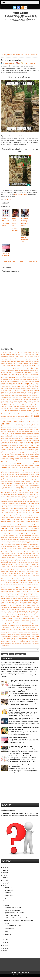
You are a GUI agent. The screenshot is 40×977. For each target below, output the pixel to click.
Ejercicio (7, 447)
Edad (21, 444)
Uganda (23, 631)
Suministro (36, 614)
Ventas (18, 636)
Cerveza (29, 401)
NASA (28, 543)
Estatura (18, 462)
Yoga (15, 643)
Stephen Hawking (17, 613)
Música (29, 541)
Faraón (18, 465)
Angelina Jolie (19, 367)
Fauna (22, 465)
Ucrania (18, 631)
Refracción (36, 587)
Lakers (2, 512)
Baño (34, 379)
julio (6, 900)
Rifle (16, 595)
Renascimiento (11, 591)
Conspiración (4, 414)
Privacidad (13, 577)
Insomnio (21, 501)
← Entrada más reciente (8, 261)
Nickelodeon (25, 546)
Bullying (11, 388)
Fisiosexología (12, 469)
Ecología (30, 442)
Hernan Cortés (9, 485)
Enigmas (37, 453)
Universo (3, 632)
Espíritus (32, 460)
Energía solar (19, 453)
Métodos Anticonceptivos (10, 533)
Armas (25, 372)
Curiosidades (19, 54)
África (10, 360)
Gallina (24, 474)
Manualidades (20, 523)
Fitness (24, 469)
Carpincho (36, 395)
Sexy (9, 605)
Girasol (8, 480)
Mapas (26, 523)
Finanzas (36, 467)
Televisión (15, 618)
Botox (23, 386)
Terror (37, 618)
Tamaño (31, 616)
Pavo (24, 562)
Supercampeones (5, 616)
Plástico (17, 571)
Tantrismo (36, 616)
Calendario (28, 390)
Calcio (13, 390)
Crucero (24, 420)
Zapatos (29, 643)
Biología (35, 385)
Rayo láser (3, 586)
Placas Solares (35, 569)
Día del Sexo (26, 433)
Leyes (8, 516)
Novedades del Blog (6, 550)
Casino (24, 397)
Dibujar (7, 435)
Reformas (31, 587)
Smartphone (30, 609)
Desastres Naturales (12, 429)
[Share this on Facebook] (5, 199)
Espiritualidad (26, 460)
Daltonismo (23, 424)
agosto (7, 898)
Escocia (7, 458)
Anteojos (37, 367)
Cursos (15, 424)
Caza (27, 399)
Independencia (4, 498)
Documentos (25, 440)
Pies (34, 568)
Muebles (28, 539)
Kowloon (7, 510)
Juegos (11, 508)
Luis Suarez (12, 519)
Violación (3, 641)
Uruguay (14, 632)
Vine (32, 640)
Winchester (8, 643)
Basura (22, 381)
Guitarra (35, 481)
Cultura (28, 421)
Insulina (37, 501)
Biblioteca (37, 383)
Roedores (33, 595)
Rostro (9, 596)
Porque (33, 573)
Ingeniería (36, 499)
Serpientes (3, 604)
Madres (3, 521)
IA (15, 492)
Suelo (19, 614)
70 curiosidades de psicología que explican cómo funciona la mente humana (23, 681)
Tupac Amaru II (22, 629)
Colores (16, 408)
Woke (13, 643)
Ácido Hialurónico (34, 356)
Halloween (17, 483)
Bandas (26, 379)
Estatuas (13, 462)
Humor (3, 492)
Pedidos (32, 562)
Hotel (21, 490)
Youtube (19, 643)
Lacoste (37, 510)
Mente (23, 532)
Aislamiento (10, 361)
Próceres (25, 577)
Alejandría (31, 361)
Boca (6, 386)
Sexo (21, 604)
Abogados (18, 354)
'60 (1, 352)
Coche (17, 406)
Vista (27, 641)
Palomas (13, 557)
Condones (18, 412)
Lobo (34, 516)
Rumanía (13, 596)
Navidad (18, 544)
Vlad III (31, 641)
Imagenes (20, 494)
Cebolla (31, 399)
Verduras (26, 636)
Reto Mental (33, 54)
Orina (34, 553)
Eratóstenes (3, 456)
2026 (4, 865)
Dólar (30, 440)
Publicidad (15, 582)
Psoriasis (9, 582)
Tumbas (16, 629)
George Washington (15, 478)
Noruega (25, 548)
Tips (30, 622)
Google (24, 480)
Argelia (16, 372)
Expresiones (25, 463)
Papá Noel (9, 559)
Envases (32, 454)
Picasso (17, 568)
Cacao (37, 388)
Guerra (22, 481)
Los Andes (11, 517)
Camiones (9, 394)
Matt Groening (24, 528)
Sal (30, 596)
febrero (7, 937)
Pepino (31, 564)
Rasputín (34, 584)
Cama (22, 392)
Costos (8, 418)
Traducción (28, 623)
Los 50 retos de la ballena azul (5, 255)
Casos (28, 397)
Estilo (22, 462)
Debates (8, 426)
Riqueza (19, 595)
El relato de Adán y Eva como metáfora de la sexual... (18, 920)
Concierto (9, 412)
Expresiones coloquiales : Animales (14, 912)
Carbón (20, 395)
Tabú (21, 616)
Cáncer (21, 394)
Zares (32, 643)
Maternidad (10, 528)
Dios (22, 436)
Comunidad (3, 412)
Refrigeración (4, 589)
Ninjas (5, 548)
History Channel (35, 487)
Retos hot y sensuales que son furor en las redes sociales (25, 222)
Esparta (21, 460)
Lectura (24, 512)
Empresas (17, 451)
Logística (3, 517)
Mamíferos (31, 521)
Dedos (19, 426)
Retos (3, 56)
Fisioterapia (19, 469)
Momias (11, 537)
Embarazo (3, 449)
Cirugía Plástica (17, 404)
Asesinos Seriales (35, 374)
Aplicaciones (26, 370)
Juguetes (16, 508)
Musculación (24, 541)
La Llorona (32, 510)
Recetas (15, 586)
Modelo (6, 537)
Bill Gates (16, 385)
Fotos (26, 471)
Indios (15, 498)
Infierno (9, 499)
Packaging (19, 555)
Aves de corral (22, 377)
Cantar (2, 395)
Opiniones (34, 552)
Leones (29, 514)
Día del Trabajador (34, 433)
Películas (8, 564)
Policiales (13, 573)
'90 (7, 352)
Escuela (32, 458)
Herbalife (3, 485)
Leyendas (3, 516)
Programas (9, 578)
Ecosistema (3, 444)
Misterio (16, 535)
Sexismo (17, 604)
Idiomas (27, 492)
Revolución (12, 593)
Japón (5, 507)
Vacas (25, 632)
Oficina (12, 552)
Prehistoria (14, 575)
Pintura (6, 569)
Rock (29, 595)
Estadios (37, 460)
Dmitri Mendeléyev (5, 440)
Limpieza (16, 516)
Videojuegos (20, 638)
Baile (7, 379)
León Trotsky (13, 514)
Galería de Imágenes (17, 474)
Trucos (37, 627)
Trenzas (27, 627)
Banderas (30, 379)
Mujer (37, 539)
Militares (3, 535)
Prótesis (14, 580)
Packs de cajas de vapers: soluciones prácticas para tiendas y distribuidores (23, 690)
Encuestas (31, 451)
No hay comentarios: (29, 63)
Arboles (8, 372)
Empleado (37, 449)
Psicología (24, 580)
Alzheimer (25, 363)
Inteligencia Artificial (16, 503)
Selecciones (3, 602)
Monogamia (27, 537)
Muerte (33, 539)
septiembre (8, 895)
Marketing (17, 526)
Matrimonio (17, 528)
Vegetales (18, 634)
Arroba (8, 374)
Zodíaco (3, 645)
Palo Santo (8, 557)
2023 (4, 872)
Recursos (8, 587)
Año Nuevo (15, 370)
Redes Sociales (19, 587)
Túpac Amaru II (30, 629)
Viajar (37, 636)
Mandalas (36, 521)
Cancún (31, 394)
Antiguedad (28, 369)
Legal (33, 512)
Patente (5, 562)
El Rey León (24, 447)
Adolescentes (26, 358)
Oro (38, 553)
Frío (20, 472)
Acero (21, 356)
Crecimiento (25, 418)
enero (6, 939)
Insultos (3, 503)
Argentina (20, 372)
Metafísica (36, 532)
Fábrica (37, 463)
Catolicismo (17, 399)
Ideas (23, 492)
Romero (2, 596)
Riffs (13, 595)
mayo (6, 905)
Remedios (37, 589)
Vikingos (22, 640)
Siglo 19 (18, 605)
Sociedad (36, 609)
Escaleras (18, 456)
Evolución (11, 463)
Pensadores (26, 564)
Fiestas (25, 467)
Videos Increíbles (5, 640)
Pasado (28, 560)
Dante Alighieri (31, 424)
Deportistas (14, 427)
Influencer (14, 499)
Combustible (22, 408)
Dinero (15, 436)
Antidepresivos (4, 369)
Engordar (32, 453)
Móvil (18, 539)
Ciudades (27, 404)
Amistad (31, 365)
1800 (10, 352)
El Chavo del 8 (17, 447)
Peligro (12, 564)
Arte (16, 374)
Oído (19, 552)
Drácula (3, 442)
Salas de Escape (35, 596)
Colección (6, 408)
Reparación (18, 591)
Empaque (25, 449)
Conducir (24, 412)
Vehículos (29, 634)
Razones (11, 586)
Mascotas (23, 526)
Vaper (33, 632)
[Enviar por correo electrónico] (3, 203)
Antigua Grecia (12, 369)
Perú (35, 566)
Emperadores (31, 449)
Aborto (26, 354)
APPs (38, 370)
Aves (16, 377)
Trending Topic (20, 627)
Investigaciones (4, 505)
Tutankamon (8, 631)
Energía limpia (11, 453)
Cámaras (26, 392)
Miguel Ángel (32, 533)
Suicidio (28, 614)
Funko (34, 472)
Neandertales (31, 544)
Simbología (22, 607)
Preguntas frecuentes (6, 575)
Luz (26, 519)
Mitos (31, 535)
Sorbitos (33, 611)
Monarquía (17, 537)
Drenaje (7, 442)
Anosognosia (32, 367)
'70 (3, 352)
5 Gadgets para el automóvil (12, 915)
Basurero (26, 381)
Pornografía (27, 573)
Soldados (15, 611)
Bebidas (15, 383)
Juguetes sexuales (23, 508)
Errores (14, 456)
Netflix (14, 546)
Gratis (2, 481)
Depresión (20, 427)
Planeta (3, 571)
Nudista (25, 550)
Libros (11, 516)
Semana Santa (11, 602)
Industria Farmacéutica (28, 498)
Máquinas (31, 523)
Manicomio (3, 523)
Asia (2, 376)
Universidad (36, 631)
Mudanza (22, 539)
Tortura (37, 622)
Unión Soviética (29, 631)
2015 (16, 352)
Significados (16, 607)
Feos (8, 467)
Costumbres (14, 418)
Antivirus (3, 370)
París (11, 560)
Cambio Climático (34, 392)
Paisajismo (29, 555)
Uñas (7, 632)
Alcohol (26, 361)
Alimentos (14, 363)
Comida (33, 408)
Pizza (30, 569)
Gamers (28, 474)
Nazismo (23, 544)
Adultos (32, 358)
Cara (13, 395)
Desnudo (9, 431)
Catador (37, 397)
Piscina (18, 569)
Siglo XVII (31, 605)
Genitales (37, 476)
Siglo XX (3, 607)
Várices (37, 632)
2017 (22, 352)
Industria (19, 498)
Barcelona (7, 381)
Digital (11, 436)
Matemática (36, 526)
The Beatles (32, 620)
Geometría (9, 478)
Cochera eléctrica (23, 406)
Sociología (3, 611)
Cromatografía (19, 420)
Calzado (18, 392)
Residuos (27, 591)
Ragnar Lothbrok (22, 584)
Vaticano (9, 634)
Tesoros (3, 620)
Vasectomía (3, 634)
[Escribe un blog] (5, 203)
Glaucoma (20, 480)
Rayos (7, 586)
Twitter (14, 631)
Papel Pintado (23, 559)
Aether (2, 360)
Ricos (6, 595)
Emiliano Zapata (10, 449)
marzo (6, 934)
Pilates (37, 568)
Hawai (29, 483)
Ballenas (17, 379)
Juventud (3, 510)
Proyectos (18, 580)
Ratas (37, 584)
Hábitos (3, 483)
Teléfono (10, 618)
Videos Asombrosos (34, 638)
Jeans (13, 507)
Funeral (30, 472)
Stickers (29, 613)
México (20, 533)
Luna (24, 519)
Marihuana (27, 524)
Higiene (6, 487)
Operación (29, 552)
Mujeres (4, 541)
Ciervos (8, 404)
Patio (8, 562)
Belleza (20, 383)
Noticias (36, 548)
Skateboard (17, 609)
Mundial (9, 541)
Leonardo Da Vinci (22, 514)
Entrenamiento (18, 454)
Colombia (11, 408)
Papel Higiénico (15, 559)
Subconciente (4, 614)
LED (27, 512)
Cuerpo (3, 421)
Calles (11, 392)
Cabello (28, 388)
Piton (25, 569)
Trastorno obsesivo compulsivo (26, 625)
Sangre (34, 598)
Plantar (8, 571)
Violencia (8, 641)
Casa (14, 397)
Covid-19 (20, 418)
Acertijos (26, 356)
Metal (2, 533)
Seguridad (31, 600)
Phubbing (13, 568)
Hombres (15, 489)
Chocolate (28, 403)
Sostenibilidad (4, 613)
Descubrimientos (34, 429)
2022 (4, 875)
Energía (37, 451)
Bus (14, 388)
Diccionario (25, 435)
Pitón (28, 569)
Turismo (37, 629)
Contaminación (35, 414)
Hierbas (37, 485)
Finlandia (3, 469)
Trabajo (10, 623)
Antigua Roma (21, 369)
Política (18, 573)
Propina (37, 578)
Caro (33, 395)
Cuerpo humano (12, 421)
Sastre (5, 600)
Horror (13, 490)
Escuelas (37, 458)
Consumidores (21, 414)
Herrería (22, 485)
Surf (18, 616)
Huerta (29, 490)
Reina (20, 589)
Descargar (26, 429)
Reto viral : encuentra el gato (11, 60)
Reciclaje (19, 586)
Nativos (37, 543)
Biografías (30, 385)
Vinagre (29, 640)
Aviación (29, 377)
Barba (37, 379)
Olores (25, 552)
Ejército (11, 447)
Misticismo (21, 535)
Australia (36, 376)
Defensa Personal (25, 426)
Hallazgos (11, 483)
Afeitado (6, 360)
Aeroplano (36, 358)
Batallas (3, 383)
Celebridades (36, 399)
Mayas (31, 528)
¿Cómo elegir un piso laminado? (13, 907)
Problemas (19, 577)
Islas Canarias (35, 505)
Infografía (19, 499)
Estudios (36, 462)
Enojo (2, 454)
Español (17, 460)
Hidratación (27, 485)
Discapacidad (36, 436)
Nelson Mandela (5, 546)
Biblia (32, 383)
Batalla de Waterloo (34, 381)
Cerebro (19, 401)
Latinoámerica (14, 512)
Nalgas (11, 543)
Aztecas (37, 377)
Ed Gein (18, 444)
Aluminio (20, 363)
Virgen (17, 641)
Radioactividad (13, 584)
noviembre (7, 890)
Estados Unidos (5, 462)
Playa (27, 571)
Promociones (20, 578)
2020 (28, 352)
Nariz (25, 543)
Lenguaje (3, 514)
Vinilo (35, 640)
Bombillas (14, 386)
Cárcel (23, 395)
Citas (23, 404)
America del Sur (20, 365)
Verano (22, 636)
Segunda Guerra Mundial (21, 600)
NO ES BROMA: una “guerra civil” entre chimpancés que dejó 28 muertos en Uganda (22, 747)
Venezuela (3, 636)
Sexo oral (32, 604)
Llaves (27, 516)
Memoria (10, 532)
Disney (26, 438)
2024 (4, 870)
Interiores (23, 503)
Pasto (2, 562)
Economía (36, 442)
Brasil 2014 (31, 386)
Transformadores (5, 625)
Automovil (12, 377)
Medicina (11, 530)
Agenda (14, 360)
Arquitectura (4, 374)
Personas (30, 566)
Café (5, 390)
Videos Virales (13, 640)
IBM (17, 492)
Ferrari (11, 467)
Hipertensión (17, 487)
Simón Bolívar (36, 607)
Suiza (32, 614)
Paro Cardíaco (16, 560)
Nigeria (33, 546)
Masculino (29, 526)
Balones (22, 379)
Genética (32, 476)
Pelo (16, 564)
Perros (8, 566)
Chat (38, 401)
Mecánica (36, 528)
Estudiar (30, 462)
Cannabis (36, 394)
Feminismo (4, 467)
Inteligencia (8, 503)
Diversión (30, 438)
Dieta (2, 436)
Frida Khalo (16, 472)
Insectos (11, 501)
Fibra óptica (16, 467)
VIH (19, 640)
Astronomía (18, 376)
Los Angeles (17, 517)
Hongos (37, 489)
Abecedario (8, 354)
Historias (28, 487)
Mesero (32, 532)
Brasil (26, 386)
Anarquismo (7, 367)
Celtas (2, 401)
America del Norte (11, 365)
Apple (34, 370)
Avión (33, 377)
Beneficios (27, 383)
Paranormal (36, 559)
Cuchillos (36, 420)
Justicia (37, 508)
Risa (22, 595)
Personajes (18, 566)
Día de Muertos (12, 433)
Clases (32, 404)
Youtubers (24, 643)
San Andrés (7, 598)
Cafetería (9, 390)
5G (38, 352)
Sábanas (21, 596)
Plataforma (22, 571)
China (22, 403)
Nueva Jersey (30, 550)
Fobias (6, 471)
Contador (28, 414)
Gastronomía (19, 476)
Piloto (2, 569)
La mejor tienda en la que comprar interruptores (23, 699)
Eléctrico (37, 447)
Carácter (16, 395)
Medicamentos (5, 530)
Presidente (27, 575)
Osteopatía (14, 555)
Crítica (13, 420)
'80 (5, 352)
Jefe (16, 507)
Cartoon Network (8, 397)
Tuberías (11, 629)
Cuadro (29, 420)
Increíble (37, 496)
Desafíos (26, 54)
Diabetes (3, 435)
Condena (14, 412)
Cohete (37, 406)
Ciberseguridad (35, 403)
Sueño (24, 614)
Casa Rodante (19, 397)
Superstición (13, 616)
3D (36, 352)
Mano (8, 523)
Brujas (2, 388)
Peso (38, 566)
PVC (38, 582)
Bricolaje (37, 386)
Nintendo (10, 548)
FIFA (28, 467)
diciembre (7, 887)
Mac (29, 519)
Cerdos (15, 401)
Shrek (11, 605)
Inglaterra (3, 501)
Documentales (18, 440)
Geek (28, 476)
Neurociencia (19, 546)
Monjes (22, 537)
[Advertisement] (20, 37)
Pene (22, 564)
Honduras (27, 489)
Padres (24, 555)
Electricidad (31, 447)
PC (26, 562)
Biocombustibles (23, 385)
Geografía (3, 478)
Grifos (12, 481)
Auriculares (31, 376)
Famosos (7, 465)
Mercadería (27, 532)
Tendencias (28, 618)
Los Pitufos (34, 517)
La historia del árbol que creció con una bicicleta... (18, 918)
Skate (13, 609)
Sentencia (30, 602)
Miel (27, 533)
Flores (31, 469)
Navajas (14, 544)
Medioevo (31, 530)
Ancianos (13, 367)
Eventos (7, 463)
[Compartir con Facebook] (8, 203)
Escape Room (24, 456)
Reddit (12, 587)
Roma (37, 595)
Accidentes (12, 356)
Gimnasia (27, 478)
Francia (32, 471)
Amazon (31, 363)
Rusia (17, 596)
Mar (9, 524)
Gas (10, 476)
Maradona (12, 524)
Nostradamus (30, 548)
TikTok (24, 622)
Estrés (25, 462)
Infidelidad (3, 499)
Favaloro (26, 465)
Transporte (12, 625)
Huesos (34, 490)
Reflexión (27, 587)
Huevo (37, 490)
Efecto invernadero (34, 445)
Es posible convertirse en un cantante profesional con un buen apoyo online (23, 728)
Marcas (22, 524)
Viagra (33, 636)
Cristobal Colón (8, 420)
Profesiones (3, 578)
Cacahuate (33, 388)
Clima (2, 406)
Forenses (13, 471)
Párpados (21, 560)
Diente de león (31, 435)
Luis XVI (18, 519)
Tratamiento (12, 627)
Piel (20, 568)
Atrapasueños (24, 376)
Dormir (37, 440)
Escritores (26, 458)
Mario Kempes (10, 526)
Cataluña (3, 399)
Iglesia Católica (33, 492)
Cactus (2, 390)
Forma (17, 471)
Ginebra (37, 478)
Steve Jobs (24, 613)
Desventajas (18, 431)
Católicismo (23, 399)
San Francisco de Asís (16, 598)
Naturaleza (8, 544)
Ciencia (3, 405)
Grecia (5, 481)
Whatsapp (3, 643)
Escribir (21, 458)
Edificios (33, 444)
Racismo (8, 584)
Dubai (15, 442)
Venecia (37, 634)
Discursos (3, 438)
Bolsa (9, 386)
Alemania (8, 363)
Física (7, 469)
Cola (2, 408)
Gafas (10, 474)
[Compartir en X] (6, 203)
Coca (9, 406)
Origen (30, 553)
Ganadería (32, 474)
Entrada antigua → (33, 261)
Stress (37, 613)
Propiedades (32, 578)
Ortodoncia (4, 555)
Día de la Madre (25, 431)
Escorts (17, 458)
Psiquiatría (4, 582)
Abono (22, 354)
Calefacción (23, 390)
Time (27, 622)
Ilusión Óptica (13, 494)
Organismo (12, 553)
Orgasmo (25, 553)
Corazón (9, 416)
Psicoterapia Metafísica (33, 580)
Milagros (37, 533)
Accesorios (31, 354)
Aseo (23, 374)
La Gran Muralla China (24, 510)
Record (34, 586)
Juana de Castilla (30, 507)
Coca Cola (12, 406)
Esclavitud (31, 456)
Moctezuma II (36, 535)
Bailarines (3, 379)
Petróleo (3, 568)
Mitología (26, 535)
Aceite (17, 356)
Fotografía (22, 471)
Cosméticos (3, 418)
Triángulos (32, 627)
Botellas (19, 386)
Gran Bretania (35, 480)
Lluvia (30, 516)
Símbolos (27, 607)
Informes (31, 499)
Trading (23, 623)
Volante (35, 641)
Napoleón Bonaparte (18, 543)
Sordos (37, 611)
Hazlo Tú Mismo (35, 483)
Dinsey (19, 436)
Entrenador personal (9, 454)
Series (37, 602)
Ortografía (9, 555)
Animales (25, 367)
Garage (6, 476)
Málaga (18, 521)
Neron (10, 546)
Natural (3, 544)
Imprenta (8, 496)
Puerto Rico (30, 582)
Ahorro (35, 360)
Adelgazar (15, 358)
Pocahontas (3, 573)
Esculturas (3, 460)
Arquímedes (36, 372)
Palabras (3, 557)
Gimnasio (32, 478)
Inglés (7, 501)
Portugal (37, 573)
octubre (7, 892)
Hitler (2, 489)
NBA (26, 544)
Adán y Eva (10, 358)
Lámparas (7, 512)
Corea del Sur (14, 416)
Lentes (8, 514)
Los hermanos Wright (26, 517)
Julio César (31, 508)
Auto (2, 377)
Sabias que (26, 596)
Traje (38, 623)
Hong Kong (32, 489)
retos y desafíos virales (20, 194)
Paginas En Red (23, 974)
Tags (11, 654)
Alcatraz (22, 361)
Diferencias (7, 436)
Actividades (4, 358)
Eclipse (25, 442)
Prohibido (14, 578)
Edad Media (26, 444)
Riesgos (9, 595)
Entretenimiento (25, 454)
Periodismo (3, 566)
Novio (13, 550)
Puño (35, 582)
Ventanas (13, 636)
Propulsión (3, 580)
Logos (7, 517)
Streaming (33, 613)
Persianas (12, 566)
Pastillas (37, 560)
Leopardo (33, 514)
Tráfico (33, 623)
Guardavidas (17, 481)
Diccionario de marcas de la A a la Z (19, 756)
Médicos (17, 530)
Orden (2, 553)
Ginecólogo (3, 480)
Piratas (14, 569)
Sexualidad (4, 605)
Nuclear (20, 550)
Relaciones (25, 589)
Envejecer (37, 454)
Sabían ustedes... (8, 810)
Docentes (12, 440)
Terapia (33, 618)
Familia (2, 465)
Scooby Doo (10, 600)
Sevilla (13, 604)
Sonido (28, 611)
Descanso (20, 429)
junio (6, 903)
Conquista (29, 412)
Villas (25, 640)
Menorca (15, 532)
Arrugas (13, 374)
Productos (36, 577)
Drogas (11, 442)
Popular (5, 654)
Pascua (33, 560)
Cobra (5, 406)
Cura (38, 421)
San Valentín (30, 598)
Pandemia (18, 557)
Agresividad (19, 360)
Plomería (32, 571)
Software (9, 611)
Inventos (33, 503)
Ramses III (28, 584)
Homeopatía (21, 489)
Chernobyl (3, 403)
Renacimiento (4, 591)
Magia (14, 521)
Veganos (13, 634)
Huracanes (11, 492)
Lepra (37, 514)
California (7, 392)
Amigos (26, 365)
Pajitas (37, 555)
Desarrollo (3, 429)
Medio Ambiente (24, 530)
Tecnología (4, 618)
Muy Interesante (5, 543)
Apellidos (20, 370)
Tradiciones (16, 623)
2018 (25, 352)
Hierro (2, 487)
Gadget (6, 474)
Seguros (37, 600)
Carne (30, 395)
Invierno (10, 505)
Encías (21, 451)
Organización (19, 553)
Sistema (3, 609)
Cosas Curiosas (20, 12)
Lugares (7, 519)
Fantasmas (13, 465)
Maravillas (17, 524)
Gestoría (23, 478)
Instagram (26, 501)
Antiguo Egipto (35, 369)
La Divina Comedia (14, 510)
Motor (14, 539)
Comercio (28, 408)
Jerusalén (19, 507)
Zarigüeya (36, 643)
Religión (31, 589)
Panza (22, 557)
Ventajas (8, 636)
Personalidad (24, 566)
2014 (13, 352)
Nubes (16, 550)
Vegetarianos (23, 634)
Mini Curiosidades (10, 535)
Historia (23, 487)
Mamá (27, 521)
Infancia (37, 498)
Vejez (33, 634)
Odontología (8, 552)
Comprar (29, 410)
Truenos (3, 629)
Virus (20, 641)
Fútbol (37, 472)
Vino (38, 640)
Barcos (12, 381)
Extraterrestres (31, 463)
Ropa (6, 596)
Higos (9, 487)
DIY (38, 438)
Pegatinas (36, 562)
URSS (11, 632)
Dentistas (36, 426)
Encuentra (26, 451)
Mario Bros (4, 526)
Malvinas (22, 521)
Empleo (2, 451)
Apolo (31, 370)
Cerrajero (25, 401)
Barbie (2, 381)
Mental (19, 532)
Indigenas (10, 498)
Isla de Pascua (25, 505)
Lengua (37, 512)
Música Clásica (35, 541)
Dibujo (10, 435)
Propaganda (26, 578)
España (12, 460)
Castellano (32, 397)
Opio (38, 552)
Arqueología (30, 372)
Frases (6, 472)
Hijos (12, 487)
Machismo (32, 519)
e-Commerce (20, 442)
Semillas (22, 602)
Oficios (16, 552)
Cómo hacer (9, 410)
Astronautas (12, 376)
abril (6, 931)
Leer (30, 512)
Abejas (13, 354)
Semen (17, 602)
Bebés (10, 383)
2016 (19, 352)
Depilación (3, 427)
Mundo (13, 541)
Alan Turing (17, 361)
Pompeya (23, 573)
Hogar (5, 489)
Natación (33, 543)
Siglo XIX (22, 605)
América (3, 365)
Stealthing (10, 613)
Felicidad (31, 465)
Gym (38, 481)
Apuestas (3, 372)
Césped (34, 401)
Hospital (18, 490)
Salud (3, 598)
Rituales (26, 595)
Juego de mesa (5, 508)
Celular (6, 401)
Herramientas (16, 485)
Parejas (7, 560)
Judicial (37, 507)
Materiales (4, 528)
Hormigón (3, 490)
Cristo (2, 420)
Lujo (21, 519)
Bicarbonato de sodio (6, 385)
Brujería (6, 388)
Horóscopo (9, 490)
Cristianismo (35, 418)
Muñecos (18, 541)
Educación (8, 445)
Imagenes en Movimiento (29, 494)
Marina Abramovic (35, 524)
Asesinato (27, 374)
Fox (29, 471)
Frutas (22, 472)
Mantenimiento (13, 523)
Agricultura (26, 360)
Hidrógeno (32, 485)
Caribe (26, 395)
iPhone (14, 505)
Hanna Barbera (23, 483)
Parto (25, 560)
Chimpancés (17, 403)
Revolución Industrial (20, 593)
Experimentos (18, 463)
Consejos (36, 412)
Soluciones (22, 611)
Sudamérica (15, 614)
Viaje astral (3, 638)
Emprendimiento (9, 451)
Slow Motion (23, 609)
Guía (31, 481)
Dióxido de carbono (27, 436)
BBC (7, 383)
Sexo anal (26, 604)
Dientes (37, 435)
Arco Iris (12, 372)
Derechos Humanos (28, 427)
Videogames (14, 638)
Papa (25, 557)
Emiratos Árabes (19, 449)
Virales (13, 641)
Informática (26, 499)
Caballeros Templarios (20, 388)
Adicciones (20, 358)
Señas (34, 602)
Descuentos (3, 431)
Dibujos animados (17, 435)
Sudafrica (9, 614)
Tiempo (16, 622)
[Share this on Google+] (10, 199)
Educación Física (16, 445)
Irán (17, 505)
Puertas (25, 582)
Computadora (35, 410)
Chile (12, 403)
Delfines (32, 426)
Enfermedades (26, 453)
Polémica (9, 573)
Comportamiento (22, 410)
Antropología (9, 370)
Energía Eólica (4, 453)
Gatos (24, 476)
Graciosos (29, 480)
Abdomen (3, 354)
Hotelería (26, 490)
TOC (34, 622)
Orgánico (7, 553)
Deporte (9, 427)
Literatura (22, 516)
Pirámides (10, 569)
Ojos (22, 552)
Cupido (33, 421)
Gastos (13, 476)
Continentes (3, 416)
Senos (25, 602)
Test (6, 620)
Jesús (24, 507)
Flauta (27, 469)
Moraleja (10, 539)
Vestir (30, 636)
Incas (12, 496)
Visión (23, 641)
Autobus (6, 377)
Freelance (10, 472)
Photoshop (8, 568)
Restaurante (33, 591)
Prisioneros (8, 577)
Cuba (32, 420)
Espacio (8, 460)
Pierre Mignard (29, 568)
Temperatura (22, 618)
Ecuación (9, 444)
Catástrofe (8, 399)
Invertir (37, 503)
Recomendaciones (27, 586)
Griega (9, 481)
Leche (20, 512)
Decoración (14, 426)
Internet (28, 503)
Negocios (36, 544)
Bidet (12, 385)
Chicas (8, 403)
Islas (30, 505)
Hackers (7, 483)
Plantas (12, 571)
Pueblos (21, 582)
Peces (29, 562)
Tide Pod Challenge (9, 622)
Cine (11, 404)
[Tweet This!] (7, 199)
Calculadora (17, 390)
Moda (2, 537)
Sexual (37, 604)
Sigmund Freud (8, 607)
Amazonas (36, 363)
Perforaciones (36, 564)
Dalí (19, 424)
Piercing (24, 568)
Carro (2, 397)
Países (34, 555)
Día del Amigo (19, 433)
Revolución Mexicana (31, 593)
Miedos (24, 533)
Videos (26, 638)
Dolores (33, 440)
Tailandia (26, 616)
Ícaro (20, 492)
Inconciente (17, 496)
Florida (34, 469)
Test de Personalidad (13, 620)
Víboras (8, 638)
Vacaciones (20, 632)
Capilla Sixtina (7, 395)
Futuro (2, 474)
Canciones (26, 394)
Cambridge (3, 394)
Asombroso (6, 376)
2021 (31, 352)
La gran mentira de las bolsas (12, 925)
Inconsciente (24, 496)
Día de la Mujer (33, 431)
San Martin (24, 598)
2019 (4, 883)
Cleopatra (37, 404)
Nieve (30, 546)
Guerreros (27, 481)
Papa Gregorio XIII (31, 557)
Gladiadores (14, 480)
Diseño (7, 438)
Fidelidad (21, 467)
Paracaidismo (29, 559)
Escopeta (12, 458)
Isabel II (20, 505)
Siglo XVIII (36, 605)
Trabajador (4, 623)
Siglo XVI (27, 605)
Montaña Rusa (35, 537)
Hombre (10, 489)
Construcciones (13, 414)
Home (3, 54)
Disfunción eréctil (20, 438)
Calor (15, 392)
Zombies (7, 645)
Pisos (22, 569)
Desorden (13, 431)
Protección (9, 580)
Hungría (7, 492)
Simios (30, 607)
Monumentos (4, 539)
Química (3, 584)
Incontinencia (31, 496)
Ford (9, 471)
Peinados (3, 564)
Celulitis (11, 401)
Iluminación (7, 494)
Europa (3, 463)
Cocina (29, 406)
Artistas (20, 374)
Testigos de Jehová (24, 620)
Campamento (16, 394)
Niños (14, 548)
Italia (2, 507)
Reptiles (23, 591)
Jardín (9, 507)
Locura (37, 516)
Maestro (11, 521)
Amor (35, 365)
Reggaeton (15, 589)
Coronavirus (21, 416)
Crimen (30, 418)
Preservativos (21, 575)
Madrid (7, 521)
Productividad (30, 577)
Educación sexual (25, 445)
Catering (12, 399)
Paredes (3, 560)
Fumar (26, 472)
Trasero (17, 625)
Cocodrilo (33, 406)
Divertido (35, 438)
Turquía (3, 631)
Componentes (15, 410)
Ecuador (13, 444)
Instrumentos (32, 501)
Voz (38, 641)
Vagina (29, 632)
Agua (30, 360)
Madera (37, 519)
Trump (6, 629)
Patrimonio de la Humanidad (16, 562)
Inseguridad (16, 501)
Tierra (20, 622)
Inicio (21, 261)
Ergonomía (9, 456)
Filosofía (32, 467)
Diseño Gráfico (12, 438)
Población (37, 571)
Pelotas (18, 564)
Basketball (16, 381)
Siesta (14, 605)
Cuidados (21, 421)
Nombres (19, 548)
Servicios (9, 604)
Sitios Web (8, 609)
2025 (34, 352)
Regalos (10, 589)
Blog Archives (20, 654)
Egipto (2, 447)
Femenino (36, 465)
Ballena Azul (12, 379)
